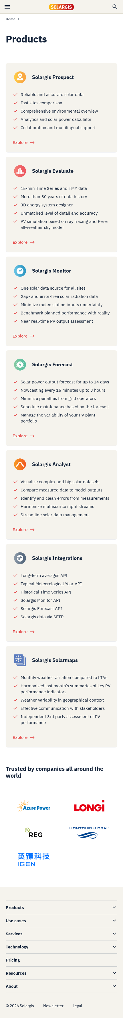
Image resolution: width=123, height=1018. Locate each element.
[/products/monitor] (20, 270)
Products (15, 907)
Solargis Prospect (53, 77)
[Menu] (7, 6)
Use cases (16, 920)
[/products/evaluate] (20, 171)
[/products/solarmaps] (20, 660)
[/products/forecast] (20, 364)
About (12, 986)
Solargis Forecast (52, 364)
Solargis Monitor (51, 270)
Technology (17, 947)
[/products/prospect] (20, 77)
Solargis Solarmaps (55, 660)
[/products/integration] (20, 558)
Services (14, 933)
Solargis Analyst (51, 464)
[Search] (115, 6)
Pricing (13, 960)
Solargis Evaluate (53, 171)
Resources (16, 973)
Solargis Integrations (57, 558)
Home (10, 19)
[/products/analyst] (20, 464)
